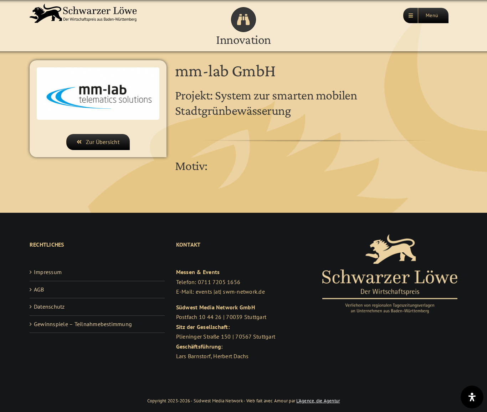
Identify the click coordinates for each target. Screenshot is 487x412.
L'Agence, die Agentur (318, 401)
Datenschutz (49, 306)
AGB (39, 289)
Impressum (48, 271)
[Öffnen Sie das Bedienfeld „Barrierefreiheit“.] (472, 397)
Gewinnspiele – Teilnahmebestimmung (83, 324)
